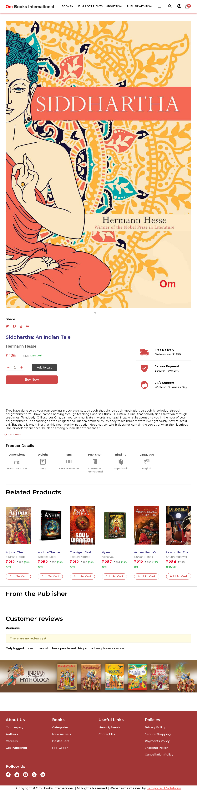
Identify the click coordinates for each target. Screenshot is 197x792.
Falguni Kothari (80, 557)
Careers (12, 741)
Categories (60, 727)
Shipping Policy (156, 748)
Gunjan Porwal (144, 557)
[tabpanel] (98, 164)
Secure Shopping (158, 734)
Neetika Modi (47, 557)
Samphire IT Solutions (164, 788)
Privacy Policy (155, 727)
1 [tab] (95, 313)
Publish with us (138, 6)
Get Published (16, 748)
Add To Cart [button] (18, 576)
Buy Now (32, 379)
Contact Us (106, 734)
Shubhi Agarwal (176, 557)
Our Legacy (14, 727)
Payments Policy (157, 741)
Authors (12, 734)
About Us (113, 6)
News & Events (109, 727)
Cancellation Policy (159, 754)
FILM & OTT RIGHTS (90, 6)
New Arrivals (61, 734)
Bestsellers (60, 741)
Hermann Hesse (21, 346)
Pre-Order (60, 748)
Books (66, 6)
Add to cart (44, 367)
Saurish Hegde (16, 557)
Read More (14, 434)
